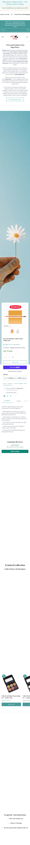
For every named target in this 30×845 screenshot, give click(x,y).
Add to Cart (15, 362)
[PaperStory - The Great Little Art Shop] (14, 37)
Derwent (5, 374)
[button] (27, 36)
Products (10, 383)
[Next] (25, 316)
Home (4, 383)
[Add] (13, 357)
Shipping (12, 347)
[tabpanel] (15, 420)
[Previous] (4, 316)
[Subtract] (5, 357)
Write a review (15, 451)
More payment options (15, 371)
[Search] (28, 30)
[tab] (7, 401)
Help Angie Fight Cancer (15, 99)
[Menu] (3, 36)
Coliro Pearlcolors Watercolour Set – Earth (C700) (11, 697)
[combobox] (14, 30)
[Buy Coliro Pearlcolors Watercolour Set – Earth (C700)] (11, 683)
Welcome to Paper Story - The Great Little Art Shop (15, 3)
